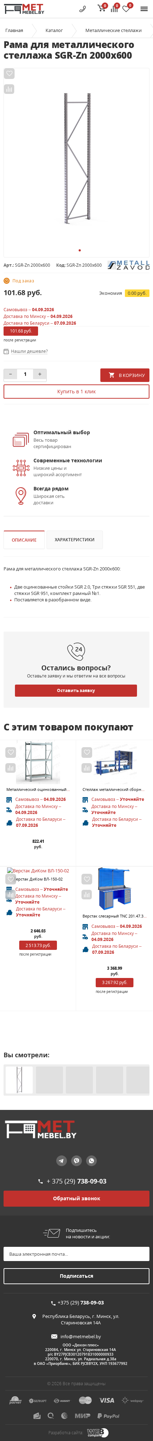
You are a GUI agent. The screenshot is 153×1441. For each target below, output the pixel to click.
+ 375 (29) (76, 1181)
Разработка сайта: (65, 1433)
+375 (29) (81, 1302)
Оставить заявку (76, 690)
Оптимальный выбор (61, 432)
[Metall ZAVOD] (128, 264)
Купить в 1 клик (76, 391)
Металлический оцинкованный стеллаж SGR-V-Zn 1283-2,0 (61, 789)
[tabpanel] (76, 159)
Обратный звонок (76, 1198)
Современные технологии (67, 460)
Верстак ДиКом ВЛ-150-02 (38, 879)
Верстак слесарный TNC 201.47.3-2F (116, 916)
